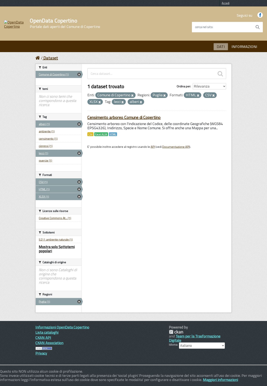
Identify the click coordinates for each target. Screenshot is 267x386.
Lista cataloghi (46, 332)
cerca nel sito (204, 27)
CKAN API (43, 337)
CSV (90, 134)
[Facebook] (260, 15)
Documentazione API (175, 146)
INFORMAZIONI (244, 46)
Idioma (173, 344)
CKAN (176, 332)
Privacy (41, 353)
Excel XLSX (101, 134)
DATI (221, 46)
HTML (113, 134)
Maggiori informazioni (220, 379)
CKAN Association (49, 343)
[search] (220, 73)
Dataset (50, 58)
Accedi (225, 3)
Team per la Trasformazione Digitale (194, 338)
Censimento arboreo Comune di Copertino (124, 117)
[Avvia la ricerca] (257, 27)
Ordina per (183, 86)
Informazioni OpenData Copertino (62, 327)
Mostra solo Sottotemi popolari (57, 249)
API (153, 146)
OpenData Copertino (65, 23)
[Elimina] (132, 95)
